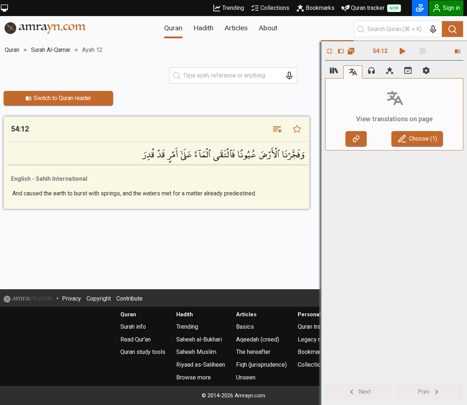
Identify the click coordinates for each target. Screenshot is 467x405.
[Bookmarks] (390, 70)
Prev (424, 391)
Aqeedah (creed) (257, 339)
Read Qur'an (135, 339)
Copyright (98, 298)
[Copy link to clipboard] (356, 138)
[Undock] (351, 51)
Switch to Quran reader (62, 98)
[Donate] (420, 8)
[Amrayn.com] (45, 27)
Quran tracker (374, 7)
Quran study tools (142, 351)
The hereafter (253, 351)
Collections (274, 7)
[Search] (452, 29)
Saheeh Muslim (196, 351)
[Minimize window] (329, 51)
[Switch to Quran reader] (457, 51)
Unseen (245, 377)
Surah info (133, 326)
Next (365, 391)
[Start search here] (360, 29)
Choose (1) (423, 138)
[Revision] (408, 70)
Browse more (193, 377)
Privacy (71, 298)
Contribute (129, 298)
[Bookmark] (297, 129)
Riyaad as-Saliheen (200, 364)
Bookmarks (320, 7)
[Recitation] (371, 70)
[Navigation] (334, 70)
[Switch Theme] (4, 8)
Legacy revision (318, 339)
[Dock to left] (340, 51)
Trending (233, 7)
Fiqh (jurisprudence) (261, 364)
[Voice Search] (433, 29)
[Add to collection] (277, 129)
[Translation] (352, 71)
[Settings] (426, 70)
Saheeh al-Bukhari (199, 339)
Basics (245, 326)
